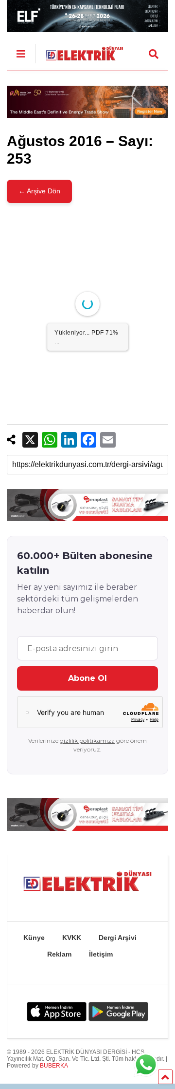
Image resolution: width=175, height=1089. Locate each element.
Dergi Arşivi (118, 937)
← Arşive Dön (39, 191)
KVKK (71, 937)
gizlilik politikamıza (87, 740)
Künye (34, 937)
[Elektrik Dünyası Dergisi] (79, 50)
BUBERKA (54, 1065)
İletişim (101, 954)
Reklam (59, 954)
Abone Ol (87, 678)
